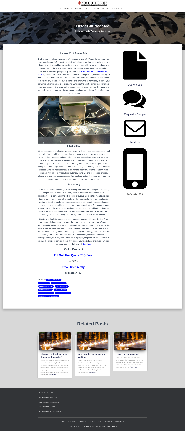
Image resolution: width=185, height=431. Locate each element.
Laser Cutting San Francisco (50, 411)
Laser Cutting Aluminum (58, 283)
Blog (96, 8)
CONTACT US (79, 8)
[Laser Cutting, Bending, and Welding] (92, 341)
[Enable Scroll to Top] (181, 427)
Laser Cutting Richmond (46, 292)
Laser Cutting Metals (45, 289)
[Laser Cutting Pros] (92, 3)
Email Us (135, 142)
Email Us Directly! (74, 267)
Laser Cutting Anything (46, 286)
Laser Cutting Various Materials (48, 296)
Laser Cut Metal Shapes (53, 279)
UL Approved (116, 8)
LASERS (88, 8)
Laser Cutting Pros (60, 289)
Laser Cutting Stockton (48, 397)
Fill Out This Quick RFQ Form (73, 255)
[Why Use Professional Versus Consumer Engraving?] (55, 341)
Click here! (87, 244)
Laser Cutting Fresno (47, 407)
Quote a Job (135, 84)
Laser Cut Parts (43, 283)
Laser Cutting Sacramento (49, 402)
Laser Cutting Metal (61, 286)
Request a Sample (135, 114)
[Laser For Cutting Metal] (130, 341)
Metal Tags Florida (46, 392)
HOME (60, 8)
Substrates (105, 8)
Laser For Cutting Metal (127, 354)
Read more (52, 374)
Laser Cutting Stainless (63, 292)
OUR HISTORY (68, 8)
